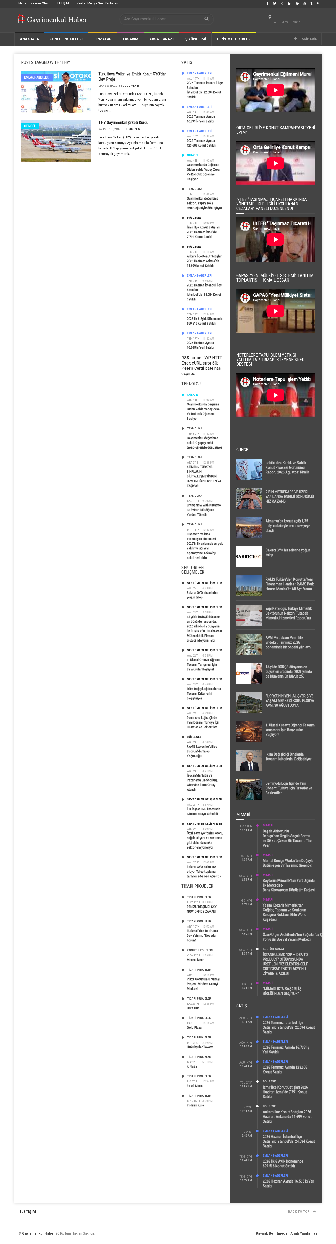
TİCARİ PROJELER (199, 897)
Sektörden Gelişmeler (204, 583)
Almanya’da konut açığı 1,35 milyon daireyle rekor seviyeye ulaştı (288, 526)
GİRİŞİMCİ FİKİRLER (234, 39)
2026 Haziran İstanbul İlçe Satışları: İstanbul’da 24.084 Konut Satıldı (289, 1141)
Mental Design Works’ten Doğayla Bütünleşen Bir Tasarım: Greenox (288, 863)
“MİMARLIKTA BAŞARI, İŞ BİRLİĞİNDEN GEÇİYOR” (282, 991)
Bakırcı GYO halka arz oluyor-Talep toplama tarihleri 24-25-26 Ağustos (204, 871)
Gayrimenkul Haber (38, 1233)
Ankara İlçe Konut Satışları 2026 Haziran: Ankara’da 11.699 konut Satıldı (204, 261)
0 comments (130, 85)
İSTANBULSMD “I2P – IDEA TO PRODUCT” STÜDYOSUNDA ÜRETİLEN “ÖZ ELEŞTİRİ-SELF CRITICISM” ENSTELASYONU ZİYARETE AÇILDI (285, 964)
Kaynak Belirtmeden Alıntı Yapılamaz (287, 1233)
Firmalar (102, 39)
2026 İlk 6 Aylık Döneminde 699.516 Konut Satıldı (283, 1163)
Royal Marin (195, 1086)
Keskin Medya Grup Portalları (97, 3)
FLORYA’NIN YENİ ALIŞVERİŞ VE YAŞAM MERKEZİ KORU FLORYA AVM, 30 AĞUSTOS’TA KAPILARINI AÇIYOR (290, 703)
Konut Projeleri (200, 950)
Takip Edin (308, 39)
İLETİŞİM (63, 3)
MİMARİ (268, 825)
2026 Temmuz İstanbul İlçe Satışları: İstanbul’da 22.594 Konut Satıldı (289, 1027)
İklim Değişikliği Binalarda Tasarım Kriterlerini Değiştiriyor (204, 693)
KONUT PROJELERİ (66, 39)
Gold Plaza (194, 1027)
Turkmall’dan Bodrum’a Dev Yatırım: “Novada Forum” (202, 935)
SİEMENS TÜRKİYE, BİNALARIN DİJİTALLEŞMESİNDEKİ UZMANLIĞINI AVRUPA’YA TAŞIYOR (204, 476)
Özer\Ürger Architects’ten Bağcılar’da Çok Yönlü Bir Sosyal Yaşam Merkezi (294, 937)
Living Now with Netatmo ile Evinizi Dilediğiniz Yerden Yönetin (204, 510)
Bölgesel (194, 218)
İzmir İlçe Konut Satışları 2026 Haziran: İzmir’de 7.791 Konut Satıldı (203, 232)
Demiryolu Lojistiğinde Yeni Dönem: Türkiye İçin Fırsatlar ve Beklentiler (203, 722)
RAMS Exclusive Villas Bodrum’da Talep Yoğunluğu (202, 751)
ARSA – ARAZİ (161, 39)
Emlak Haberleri (36, 77)
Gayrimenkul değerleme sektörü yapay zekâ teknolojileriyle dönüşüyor (204, 203)
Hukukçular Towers (200, 1047)
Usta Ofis (193, 1008)
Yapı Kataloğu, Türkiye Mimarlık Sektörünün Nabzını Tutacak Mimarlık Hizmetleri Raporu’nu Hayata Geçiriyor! (289, 615)
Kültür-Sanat (274, 949)
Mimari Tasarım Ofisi (33, 3)
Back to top (299, 1212)
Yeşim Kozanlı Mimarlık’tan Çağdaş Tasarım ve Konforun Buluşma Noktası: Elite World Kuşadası (284, 912)
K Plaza (192, 1066)
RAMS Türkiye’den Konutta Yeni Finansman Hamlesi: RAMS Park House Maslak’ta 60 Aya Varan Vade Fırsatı (290, 586)
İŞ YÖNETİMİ (195, 39)
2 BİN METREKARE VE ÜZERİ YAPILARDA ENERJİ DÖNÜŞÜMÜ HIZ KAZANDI (290, 497)
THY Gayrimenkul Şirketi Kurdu (123, 122)
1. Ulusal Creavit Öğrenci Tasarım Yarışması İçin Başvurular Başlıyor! (203, 664)
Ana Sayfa (29, 39)
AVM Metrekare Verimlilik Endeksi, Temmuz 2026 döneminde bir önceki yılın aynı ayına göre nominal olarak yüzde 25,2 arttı (290, 647)
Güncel (30, 126)
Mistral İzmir (195, 960)
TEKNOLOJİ (194, 189)
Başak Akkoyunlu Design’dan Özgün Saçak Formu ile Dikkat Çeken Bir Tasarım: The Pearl (287, 838)
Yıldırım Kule (195, 1105)
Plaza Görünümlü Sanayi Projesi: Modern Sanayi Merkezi (203, 984)
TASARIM (130, 39)
